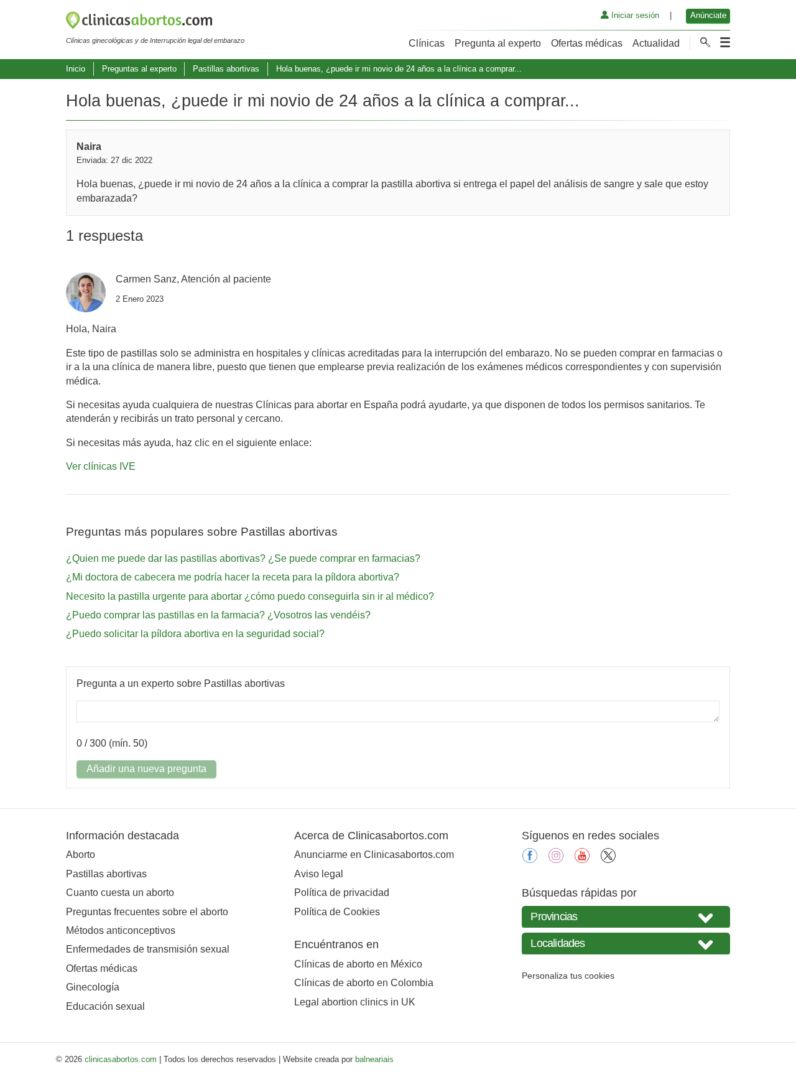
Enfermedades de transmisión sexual (147, 949)
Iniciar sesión (634, 15)
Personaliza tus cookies (568, 976)
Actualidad (656, 43)
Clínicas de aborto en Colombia (363, 982)
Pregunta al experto (498, 43)
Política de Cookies (337, 912)
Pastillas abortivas (226, 68)
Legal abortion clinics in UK (354, 1002)
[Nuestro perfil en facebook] (530, 859)
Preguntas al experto (139, 68)
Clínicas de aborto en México (358, 964)
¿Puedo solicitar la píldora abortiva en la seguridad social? (195, 633)
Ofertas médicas (586, 43)
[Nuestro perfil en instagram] (556, 859)
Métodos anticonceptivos (120, 930)
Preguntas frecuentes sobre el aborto (147, 912)
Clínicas (427, 43)
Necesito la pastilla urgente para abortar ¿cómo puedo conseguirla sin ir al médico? (250, 596)
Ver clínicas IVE (101, 466)
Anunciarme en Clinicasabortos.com (374, 854)
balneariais (374, 1059)
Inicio (75, 68)
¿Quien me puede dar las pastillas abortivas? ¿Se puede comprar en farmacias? (243, 558)
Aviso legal (318, 874)
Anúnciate (708, 15)
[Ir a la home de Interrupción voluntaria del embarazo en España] (155, 22)
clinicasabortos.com (121, 1059)
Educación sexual (105, 1006)
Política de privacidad (341, 892)
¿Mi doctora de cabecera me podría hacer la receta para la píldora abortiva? (232, 577)
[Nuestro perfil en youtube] (582, 859)
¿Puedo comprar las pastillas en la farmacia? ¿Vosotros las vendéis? (218, 615)
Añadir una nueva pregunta (146, 768)
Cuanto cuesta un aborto (120, 892)
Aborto (80, 854)
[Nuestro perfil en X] (608, 859)
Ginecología (92, 987)
